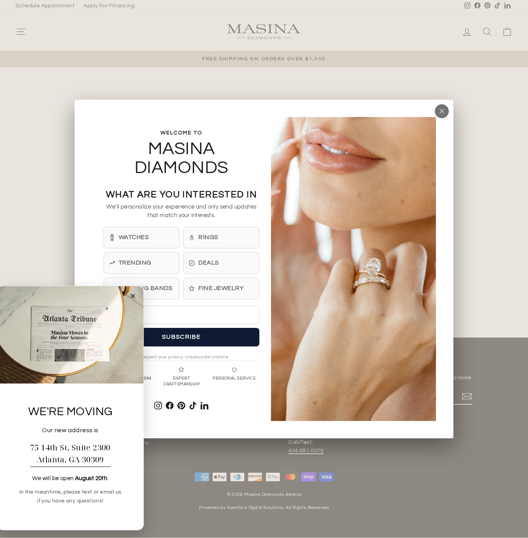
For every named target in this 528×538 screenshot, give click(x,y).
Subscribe (181, 337)
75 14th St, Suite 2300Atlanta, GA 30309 (70, 453)
